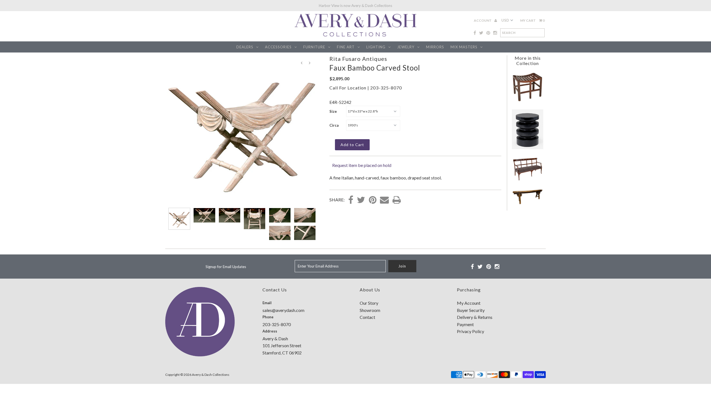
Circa (334, 125)
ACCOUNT (483, 20)
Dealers (244, 47)
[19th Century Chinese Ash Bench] (527, 203)
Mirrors (435, 47)
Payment (465, 324)
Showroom (370, 310)
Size (333, 111)
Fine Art (346, 47)
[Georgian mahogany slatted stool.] (527, 100)
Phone (268, 317)
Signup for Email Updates (226, 266)
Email (267, 303)
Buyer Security (471, 310)
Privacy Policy (470, 331)
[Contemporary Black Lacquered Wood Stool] (527, 147)
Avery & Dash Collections (210, 374)
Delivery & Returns (474, 317)
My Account (468, 303)
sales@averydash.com (283, 310)
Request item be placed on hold (361, 165)
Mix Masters (463, 47)
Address (269, 331)
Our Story (369, 303)
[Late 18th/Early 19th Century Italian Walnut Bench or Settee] (527, 179)
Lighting (375, 47)
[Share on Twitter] (361, 200)
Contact (367, 317)
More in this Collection (528, 60)
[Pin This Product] (372, 200)
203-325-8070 (386, 87)
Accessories (278, 47)
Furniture (314, 47)
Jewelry (405, 47)
